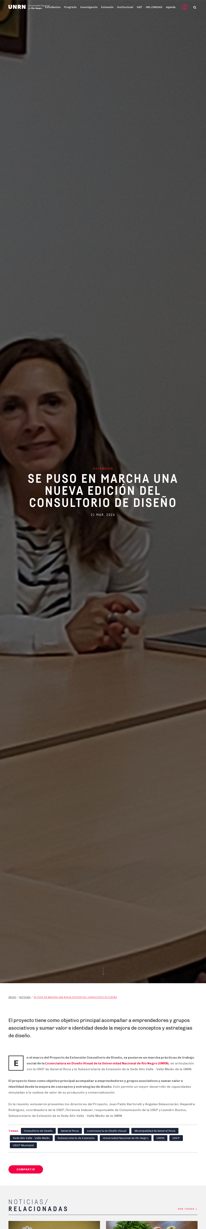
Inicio (12, 997)
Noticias (25, 997)
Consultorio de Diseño (38, 1131)
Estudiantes (53, 7)
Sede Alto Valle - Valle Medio (31, 1138)
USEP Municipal (23, 1145)
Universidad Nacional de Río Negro (125, 1138)
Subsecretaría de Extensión (76, 1138)
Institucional (125, 7)
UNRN (160, 1138)
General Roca (70, 1131)
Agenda (171, 7)
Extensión (107, 7)
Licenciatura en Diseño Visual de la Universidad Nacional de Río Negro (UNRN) (107, 1063)
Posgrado (70, 7)
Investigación (89, 7)
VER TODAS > (188, 1209)
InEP (139, 7)
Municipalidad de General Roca (154, 1131)
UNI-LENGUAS (154, 7)
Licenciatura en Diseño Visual (106, 1131)
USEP (176, 1138)
